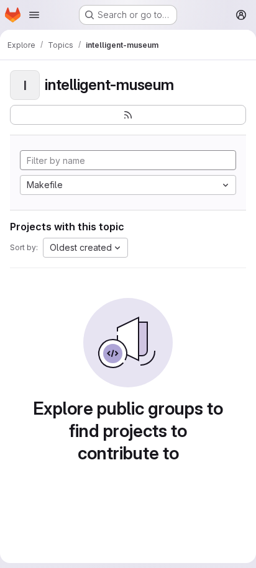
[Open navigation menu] (34, 15)
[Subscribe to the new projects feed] (128, 115)
